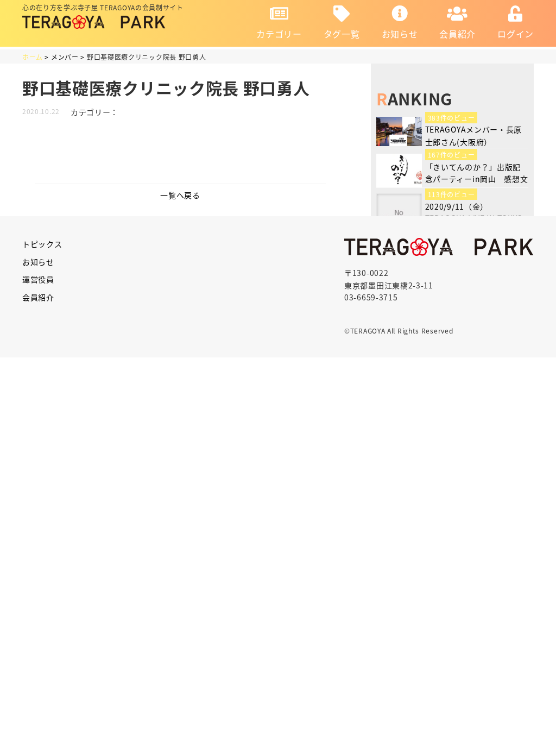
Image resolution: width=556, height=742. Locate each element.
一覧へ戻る (180, 195)
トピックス (42, 243)
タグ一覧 (342, 33)
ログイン (515, 33)
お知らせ (400, 33)
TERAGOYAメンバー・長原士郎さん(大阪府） (473, 135)
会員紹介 (457, 33)
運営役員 (38, 279)
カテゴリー (279, 33)
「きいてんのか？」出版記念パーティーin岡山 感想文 (476, 172)
